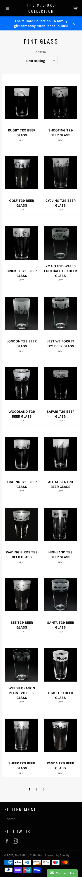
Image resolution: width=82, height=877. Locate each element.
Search (10, 819)
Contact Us (64, 873)
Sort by (41, 52)
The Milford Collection (41, 8)
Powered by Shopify (56, 855)
